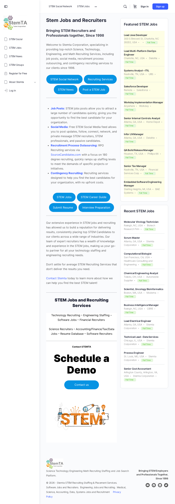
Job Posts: (58, 108)
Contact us (82, 384)
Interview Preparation (96, 207)
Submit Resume (63, 207)
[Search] (125, 6)
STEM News (65, 89)
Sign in (145, 6)
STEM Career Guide (93, 197)
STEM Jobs (64, 197)
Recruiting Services (100, 79)
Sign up (160, 6)
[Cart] (135, 6)
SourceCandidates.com (66, 154)
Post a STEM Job (94, 89)
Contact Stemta (56, 278)
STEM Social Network (64, 79)
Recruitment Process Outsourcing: (74, 145)
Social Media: (59, 127)
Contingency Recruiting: (67, 173)
